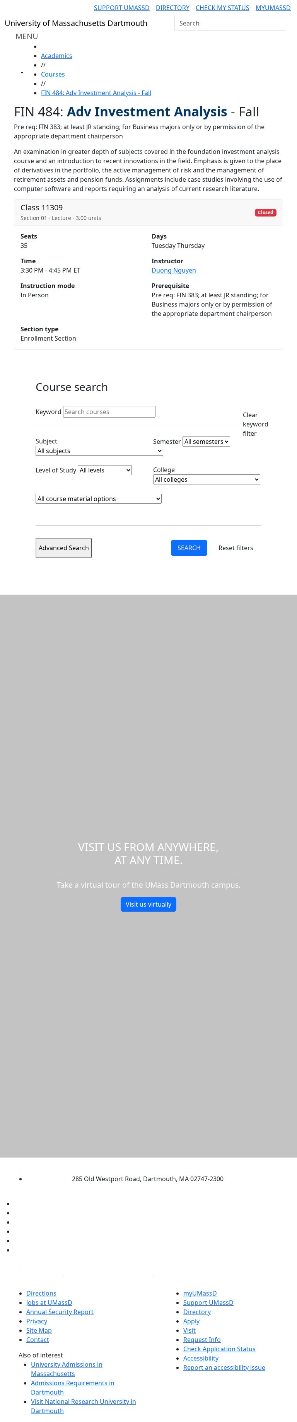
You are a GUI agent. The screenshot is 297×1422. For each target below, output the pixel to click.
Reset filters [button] (235, 548)
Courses (53, 74)
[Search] (279, 23)
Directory (172, 7)
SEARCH (189, 548)
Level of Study (56, 470)
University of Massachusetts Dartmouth (141, 1164)
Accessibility (200, 1358)
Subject (46, 441)
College (164, 469)
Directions (41, 1293)
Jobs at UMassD (49, 1302)
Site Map (39, 1330)
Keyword (48, 412)
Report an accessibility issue (224, 1367)
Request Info (202, 1339)
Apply (191, 1321)
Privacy (36, 1321)
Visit (189, 1330)
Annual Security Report (60, 1312)
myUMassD (273, 7)
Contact (37, 1339)
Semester (167, 441)
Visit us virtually (148, 904)
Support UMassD (122, 7)
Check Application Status (219, 1349)
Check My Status (222, 7)
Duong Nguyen (174, 270)
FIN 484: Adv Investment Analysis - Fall (96, 93)
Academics (56, 55)
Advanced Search (64, 548)
